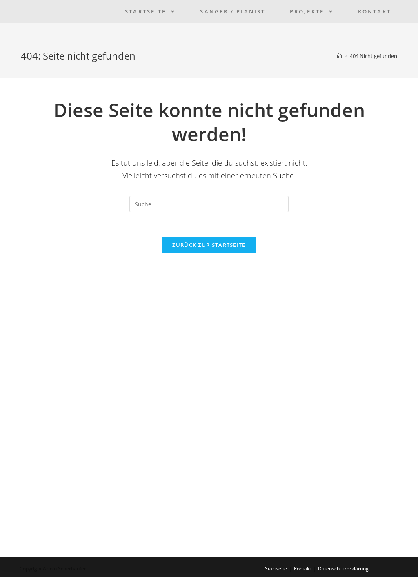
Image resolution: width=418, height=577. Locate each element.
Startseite (276, 568)
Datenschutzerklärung (343, 568)
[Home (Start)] (339, 56)
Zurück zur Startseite (208, 245)
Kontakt (302, 568)
